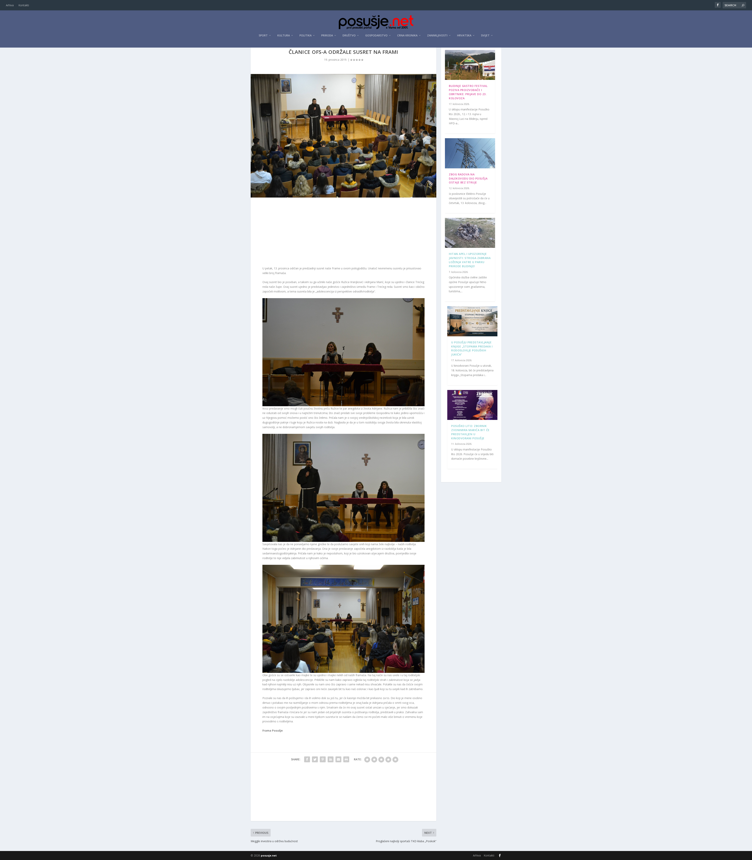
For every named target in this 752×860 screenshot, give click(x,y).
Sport (263, 35)
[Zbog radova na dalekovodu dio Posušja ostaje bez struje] (470, 153)
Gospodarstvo (376, 35)
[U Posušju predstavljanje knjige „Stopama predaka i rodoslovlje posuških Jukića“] (472, 321)
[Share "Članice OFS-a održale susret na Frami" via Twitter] (315, 759)
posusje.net (269, 855)
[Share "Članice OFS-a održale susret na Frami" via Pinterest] (323, 759)
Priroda (327, 35)
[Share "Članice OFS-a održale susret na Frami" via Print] (346, 759)
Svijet (485, 35)
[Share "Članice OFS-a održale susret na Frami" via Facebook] (307, 759)
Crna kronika (407, 35)
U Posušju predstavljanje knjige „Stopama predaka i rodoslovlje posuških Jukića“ (472, 348)
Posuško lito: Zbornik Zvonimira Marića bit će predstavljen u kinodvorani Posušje (470, 432)
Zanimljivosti (437, 35)
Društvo (349, 35)
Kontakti (23, 5)
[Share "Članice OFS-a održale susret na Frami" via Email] (338, 759)
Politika (305, 35)
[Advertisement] (343, 232)
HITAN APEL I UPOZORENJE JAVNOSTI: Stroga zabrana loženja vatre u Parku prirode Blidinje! (470, 260)
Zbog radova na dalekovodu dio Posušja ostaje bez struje (468, 178)
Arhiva (10, 5)
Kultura (283, 35)
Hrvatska (464, 35)
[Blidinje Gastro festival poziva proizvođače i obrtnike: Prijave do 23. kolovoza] (470, 65)
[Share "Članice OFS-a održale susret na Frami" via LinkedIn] (330, 759)
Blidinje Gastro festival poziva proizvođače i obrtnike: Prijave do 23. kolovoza (468, 92)
